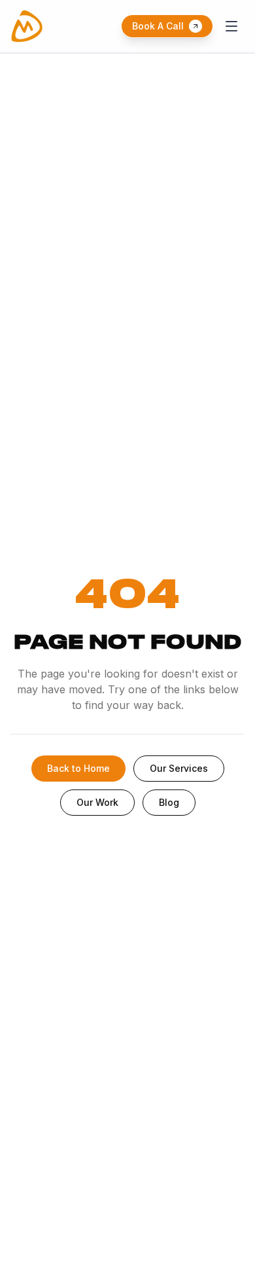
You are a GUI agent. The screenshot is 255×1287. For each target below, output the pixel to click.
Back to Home (78, 768)
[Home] (26, 26)
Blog (169, 802)
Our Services (179, 768)
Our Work (97, 802)
